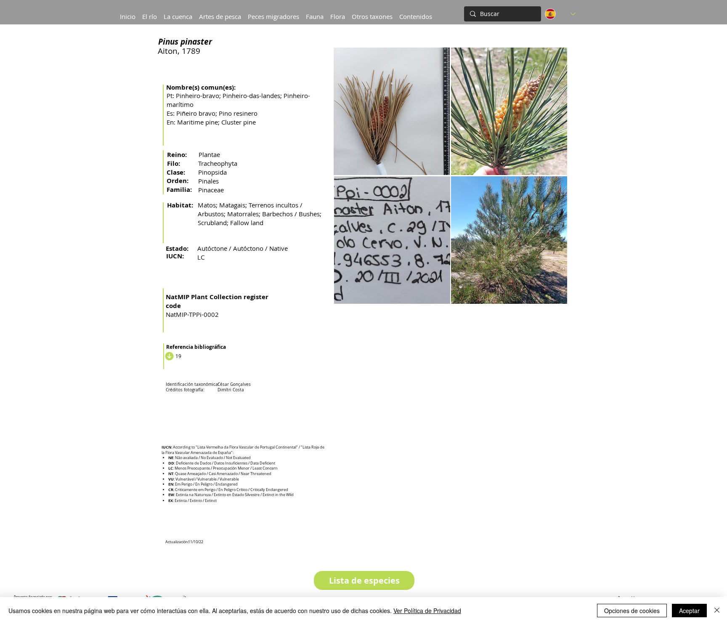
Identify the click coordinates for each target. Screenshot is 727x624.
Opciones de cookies (632, 610)
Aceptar (689, 610)
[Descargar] (168, 356)
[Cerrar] (717, 610)
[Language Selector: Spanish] (560, 14)
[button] (178, 12)
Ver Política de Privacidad (427, 610)
